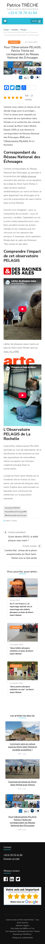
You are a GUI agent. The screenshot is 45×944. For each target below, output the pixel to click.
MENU (34, 21)
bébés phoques (28, 176)
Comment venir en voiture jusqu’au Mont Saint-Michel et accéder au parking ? (22, 747)
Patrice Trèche (11, 521)
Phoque (14, 42)
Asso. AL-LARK (11, 351)
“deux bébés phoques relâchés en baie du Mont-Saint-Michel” (22, 651)
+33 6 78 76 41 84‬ (13, 854)
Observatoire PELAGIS (16, 141)
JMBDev (26, 928)
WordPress (27, 934)
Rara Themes (34, 931)
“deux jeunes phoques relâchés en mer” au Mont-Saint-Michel (22, 689)
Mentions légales (22, 925)
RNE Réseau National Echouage (15, 515)
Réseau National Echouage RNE (15, 512)
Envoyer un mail (11, 858)
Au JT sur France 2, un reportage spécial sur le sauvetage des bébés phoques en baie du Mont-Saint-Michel (22, 609)
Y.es (32, 928)
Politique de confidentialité (22, 938)
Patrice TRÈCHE (22, 5)
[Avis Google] (22, 904)
